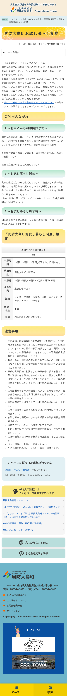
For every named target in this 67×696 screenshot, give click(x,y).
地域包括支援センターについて (18, 530)
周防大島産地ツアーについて (17, 500)
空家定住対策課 (50, 19)
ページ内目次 (12, 52)
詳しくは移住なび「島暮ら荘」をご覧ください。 (29, 102)
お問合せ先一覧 (14, 605)
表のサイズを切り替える (33, 250)
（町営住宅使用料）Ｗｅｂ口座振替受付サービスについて (31, 507)
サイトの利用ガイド (16, 595)
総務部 (8, 470)
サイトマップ (13, 610)
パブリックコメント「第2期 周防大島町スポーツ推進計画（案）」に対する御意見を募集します (31, 515)
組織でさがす (28, 19)
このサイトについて (16, 600)
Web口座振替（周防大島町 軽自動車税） (23, 523)
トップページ (15, 19)
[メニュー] (17, 689)
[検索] (50, 689)
